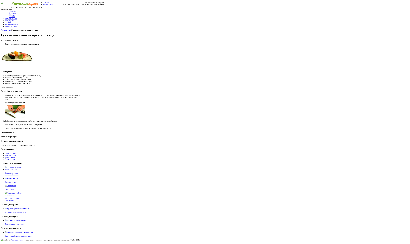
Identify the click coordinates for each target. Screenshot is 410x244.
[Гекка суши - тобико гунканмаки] (14, 195)
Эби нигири (9, 189)
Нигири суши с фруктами (14, 224)
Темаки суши (10, 159)
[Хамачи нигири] (11, 178)
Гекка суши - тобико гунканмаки (12, 199)
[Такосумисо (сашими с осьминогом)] (19, 232)
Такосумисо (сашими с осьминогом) (18, 236)
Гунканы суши (10, 155)
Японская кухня (17, 240)
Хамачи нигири (11, 182)
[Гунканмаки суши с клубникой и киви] (14, 169)
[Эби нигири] (10, 186)
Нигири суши (10, 157)
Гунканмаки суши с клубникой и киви (12, 174)
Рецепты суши (6, 30)
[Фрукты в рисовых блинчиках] (17, 209)
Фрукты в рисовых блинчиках (16, 212)
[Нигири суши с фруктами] (15, 220)
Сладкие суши (10, 153)
